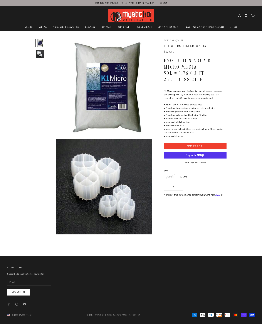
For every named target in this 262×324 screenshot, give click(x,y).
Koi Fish (29, 27)
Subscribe (19, 292)
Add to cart (195, 146)
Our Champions (144, 27)
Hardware (90, 27)
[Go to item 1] (39, 43)
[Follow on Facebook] (8, 304)
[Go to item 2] (39, 54)
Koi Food (43, 27)
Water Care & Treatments (66, 27)
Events (233, 27)
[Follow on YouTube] (24, 304)
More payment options (195, 162)
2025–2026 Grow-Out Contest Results (205, 27)
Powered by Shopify (131, 315)
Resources (106, 27)
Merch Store (124, 27)
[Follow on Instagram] (16, 304)
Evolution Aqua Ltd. (174, 40)
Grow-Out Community (169, 27)
